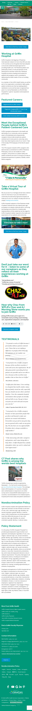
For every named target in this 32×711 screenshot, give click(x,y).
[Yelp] (23, 687)
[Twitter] (10, 687)
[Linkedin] (20, 687)
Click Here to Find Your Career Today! (16, 47)
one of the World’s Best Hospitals (12, 487)
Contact (20, 4)
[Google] (17, 687)
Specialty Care (5, 630)
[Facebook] (8, 687)
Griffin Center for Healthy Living (10, 611)
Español (14, 669)
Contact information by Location (11, 654)
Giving (3, 2)
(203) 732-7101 (23, 641)
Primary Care (5, 628)
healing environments (12, 200)
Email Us (6, 660)
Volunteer (10, 2)
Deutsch (9, 669)
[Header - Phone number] (30, 8)
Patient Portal (24, 2)
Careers (16, 2)
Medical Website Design (8, 705)
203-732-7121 (24, 651)
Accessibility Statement (16, 702)
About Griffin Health (9, 21)
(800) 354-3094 (13, 646)
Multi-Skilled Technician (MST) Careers (14, 116)
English (3, 669)
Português (24, 669)
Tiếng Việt (4, 677)
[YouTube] (13, 687)
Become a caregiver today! (10, 329)
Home (2, 21)
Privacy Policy (12, 700)
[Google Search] (27, 8)
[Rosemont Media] (18, 705)
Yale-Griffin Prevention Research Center (12, 618)
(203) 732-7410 (15, 644)
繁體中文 (14, 672)
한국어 (3, 674)
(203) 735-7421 (13, 639)
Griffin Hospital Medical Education (10, 620)
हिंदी (7, 674)
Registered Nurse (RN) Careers (12, 104)
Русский (11, 674)
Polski (18, 669)
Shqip (9, 677)
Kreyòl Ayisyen (22, 672)
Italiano (4, 672)
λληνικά (21, 674)
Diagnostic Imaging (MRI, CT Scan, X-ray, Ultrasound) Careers (16, 110)
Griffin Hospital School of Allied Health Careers (13, 609)
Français (9, 672)
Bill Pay (9, 4)
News (14, 4)
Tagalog (26, 674)
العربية (16, 674)
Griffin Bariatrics (6, 613)
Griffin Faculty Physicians (8, 616)
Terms (19, 700)
